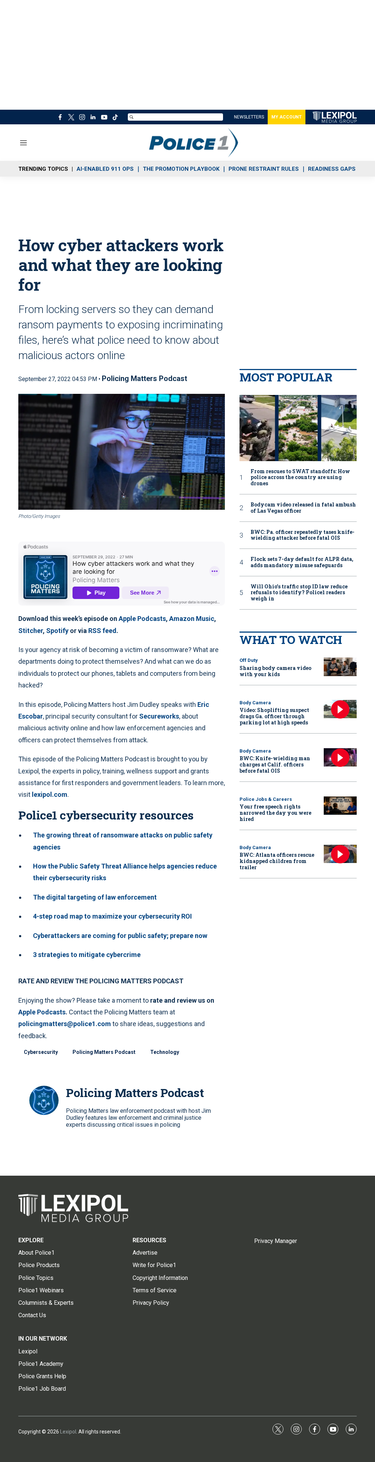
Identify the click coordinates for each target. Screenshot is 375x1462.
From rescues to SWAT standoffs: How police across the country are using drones (300, 477)
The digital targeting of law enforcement (95, 897)
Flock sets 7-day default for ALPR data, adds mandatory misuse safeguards (301, 562)
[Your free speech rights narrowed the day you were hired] (340, 805)
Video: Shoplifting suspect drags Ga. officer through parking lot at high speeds (274, 716)
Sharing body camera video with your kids (275, 671)
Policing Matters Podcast (144, 378)
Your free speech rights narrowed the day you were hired (275, 812)
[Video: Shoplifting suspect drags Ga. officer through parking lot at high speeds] (340, 709)
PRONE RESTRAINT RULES (264, 169)
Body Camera (255, 702)
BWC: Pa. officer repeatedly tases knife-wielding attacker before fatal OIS (302, 535)
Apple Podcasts (142, 618)
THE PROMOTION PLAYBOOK (181, 169)
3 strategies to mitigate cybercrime (87, 954)
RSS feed (102, 630)
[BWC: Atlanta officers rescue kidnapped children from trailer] (340, 854)
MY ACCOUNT (286, 117)
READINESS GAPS (332, 169)
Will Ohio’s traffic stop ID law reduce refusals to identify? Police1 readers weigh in (299, 593)
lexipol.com (49, 794)
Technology (164, 1052)
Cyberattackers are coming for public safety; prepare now (120, 935)
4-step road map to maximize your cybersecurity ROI (112, 916)
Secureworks (159, 716)
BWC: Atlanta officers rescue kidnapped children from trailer (277, 861)
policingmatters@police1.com (64, 1024)
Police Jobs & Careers (266, 799)
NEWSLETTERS (249, 117)
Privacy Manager (275, 1240)
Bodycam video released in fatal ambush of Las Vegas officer (303, 508)
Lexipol (68, 1432)
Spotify (57, 630)
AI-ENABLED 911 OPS (105, 169)
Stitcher (30, 630)
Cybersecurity (41, 1052)
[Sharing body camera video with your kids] (340, 666)
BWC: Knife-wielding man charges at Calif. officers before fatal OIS (275, 764)
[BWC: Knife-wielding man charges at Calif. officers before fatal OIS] (340, 757)
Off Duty (249, 660)
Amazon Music (191, 618)
